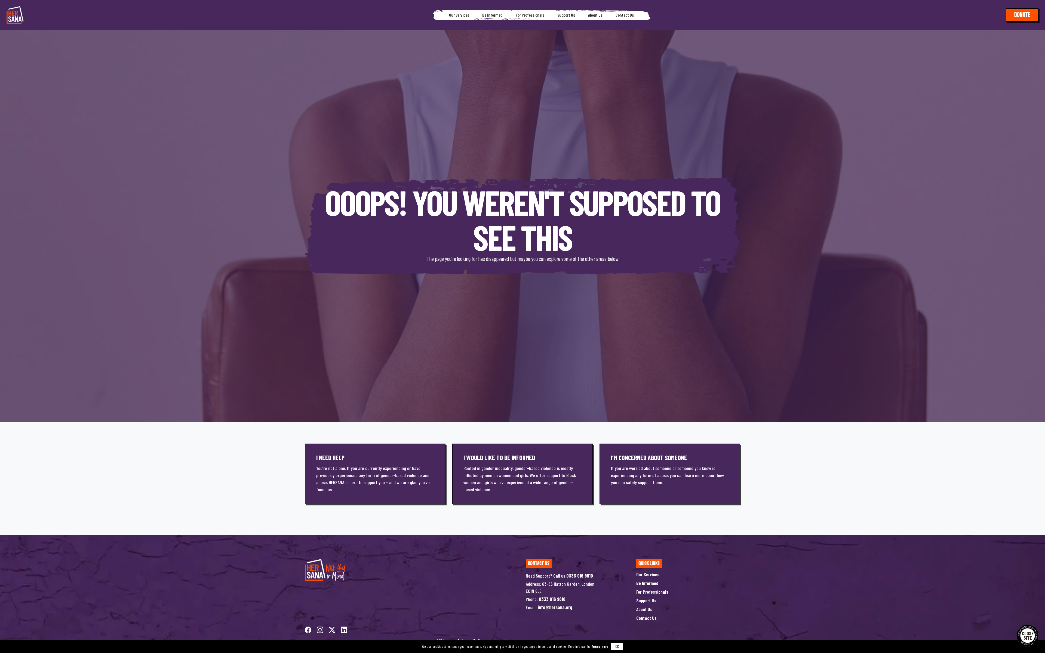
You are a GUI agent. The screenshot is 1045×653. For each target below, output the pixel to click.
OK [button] (617, 646)
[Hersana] (15, 15)
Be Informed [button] (492, 15)
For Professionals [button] (530, 15)
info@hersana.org (555, 607)
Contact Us (625, 15)
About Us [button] (595, 15)
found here (599, 646)
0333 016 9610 (579, 576)
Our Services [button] (459, 15)
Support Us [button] (566, 15)
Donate (1022, 15)
